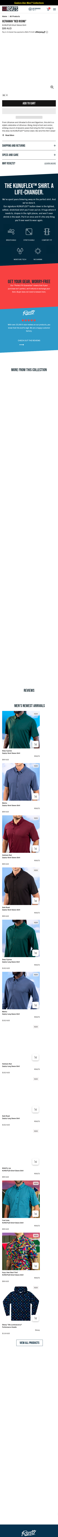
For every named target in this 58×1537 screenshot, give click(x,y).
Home (4, 16)
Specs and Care (10, 155)
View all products (29, 1343)
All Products (15, 16)
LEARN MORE (50, 163)
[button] (29, 111)
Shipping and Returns (13, 145)
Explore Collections (29, 2)
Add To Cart (29, 103)
